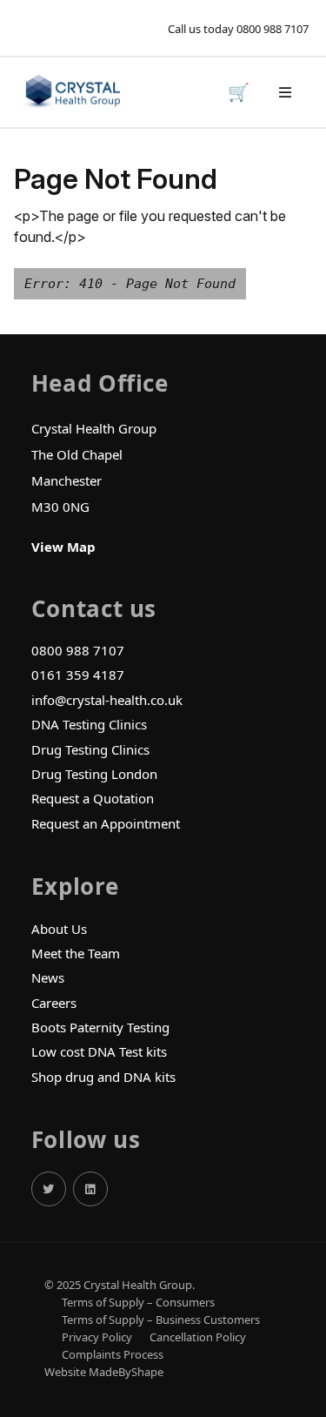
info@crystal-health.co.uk (107, 699)
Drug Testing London (94, 773)
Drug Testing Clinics (90, 749)
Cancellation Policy (198, 1337)
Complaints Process (112, 1354)
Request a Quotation (92, 798)
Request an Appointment (105, 823)
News (47, 977)
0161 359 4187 (77, 674)
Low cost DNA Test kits (99, 1051)
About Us (59, 928)
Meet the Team (75, 953)
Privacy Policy (97, 1337)
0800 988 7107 (272, 29)
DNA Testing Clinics (89, 724)
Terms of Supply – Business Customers (161, 1320)
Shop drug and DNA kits (103, 1076)
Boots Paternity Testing (100, 1027)
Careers (54, 1002)
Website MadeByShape (103, 1372)
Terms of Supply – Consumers (138, 1302)
